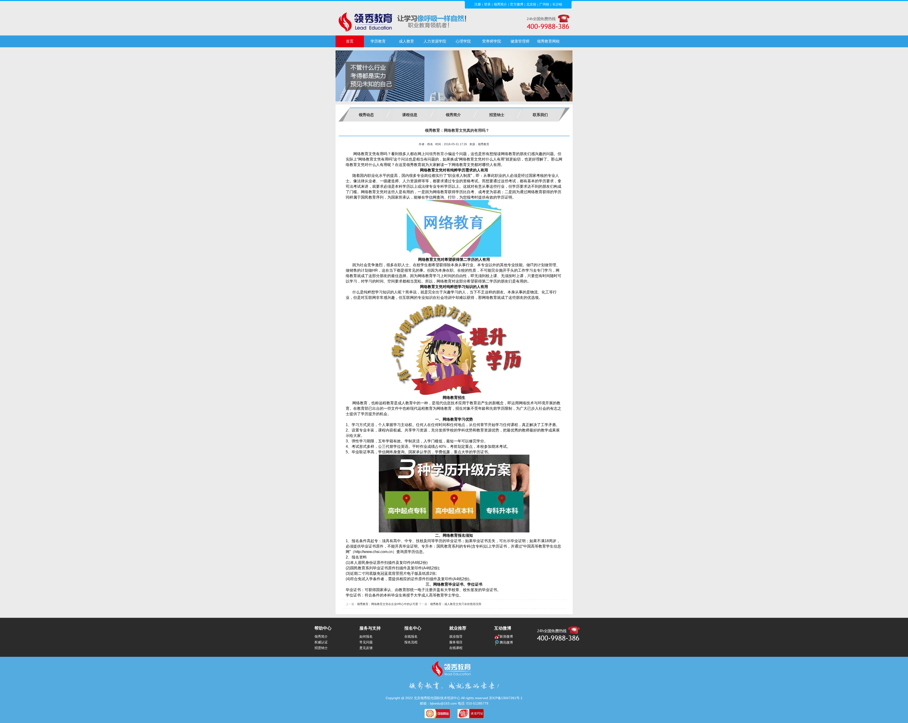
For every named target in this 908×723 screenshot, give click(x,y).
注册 (477, 4)
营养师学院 (491, 41)
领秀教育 (436, 154)
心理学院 (463, 41)
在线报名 (411, 636)
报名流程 (411, 642)
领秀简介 (500, 4)
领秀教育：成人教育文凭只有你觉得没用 (455, 604)
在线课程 (456, 648)
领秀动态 (366, 115)
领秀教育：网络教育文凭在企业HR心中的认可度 (387, 604)
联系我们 (540, 115)
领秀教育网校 (548, 41)
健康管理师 (520, 41)
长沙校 (557, 4)
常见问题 (366, 642)
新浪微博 (506, 636)
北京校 (531, 4)
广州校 (544, 4)
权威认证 (321, 642)
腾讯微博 (506, 642)
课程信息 (409, 115)
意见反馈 (366, 648)
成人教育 (406, 41)
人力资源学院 (434, 41)
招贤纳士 (496, 115)
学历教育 (378, 41)
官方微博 (516, 4)
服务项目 (456, 642)
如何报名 (366, 636)
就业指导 (456, 636)
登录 (487, 4)
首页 (350, 41)
